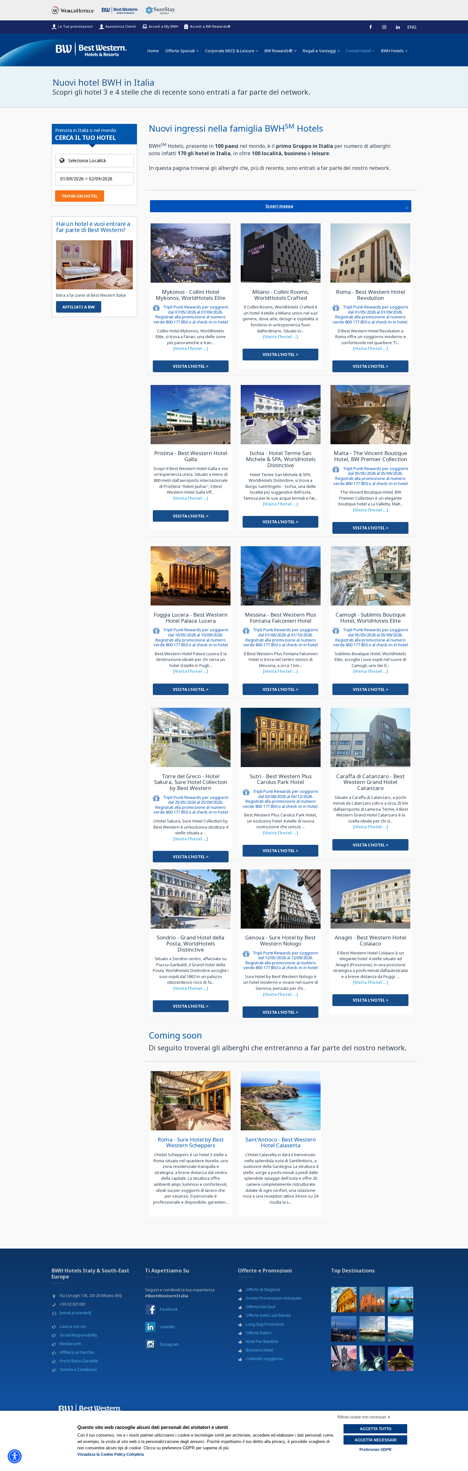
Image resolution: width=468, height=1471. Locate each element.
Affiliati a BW (78, 307)
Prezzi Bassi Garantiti (79, 1361)
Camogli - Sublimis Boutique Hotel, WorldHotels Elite (371, 617)
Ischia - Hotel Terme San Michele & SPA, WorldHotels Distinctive (281, 458)
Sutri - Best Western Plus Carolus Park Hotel (281, 779)
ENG (411, 27)
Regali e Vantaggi (319, 51)
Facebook (169, 1309)
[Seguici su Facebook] (370, 27)
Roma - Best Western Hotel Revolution (370, 294)
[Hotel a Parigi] (400, 1358)
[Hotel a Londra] (344, 1358)
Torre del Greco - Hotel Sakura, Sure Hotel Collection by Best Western (190, 782)
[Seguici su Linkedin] (398, 27)
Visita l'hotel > (191, 366)
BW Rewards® (279, 51)
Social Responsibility (78, 1335)
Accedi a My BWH (163, 26)
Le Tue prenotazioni (75, 26)
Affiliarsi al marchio (77, 1352)
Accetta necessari (375, 1440)
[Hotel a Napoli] (400, 1329)
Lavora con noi (73, 1326)
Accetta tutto (375, 1429)
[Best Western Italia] (92, 47)
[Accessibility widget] (15, 1456)
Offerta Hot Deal (260, 1306)
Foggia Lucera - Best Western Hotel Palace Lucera (190, 617)
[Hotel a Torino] (344, 1329)
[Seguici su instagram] (384, 27)
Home (153, 51)
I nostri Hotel (358, 51)
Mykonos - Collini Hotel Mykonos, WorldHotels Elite (190, 294)
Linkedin (167, 1327)
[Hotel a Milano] (372, 1299)
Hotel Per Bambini (262, 1341)
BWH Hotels (392, 51)
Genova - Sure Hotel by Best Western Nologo (280, 940)
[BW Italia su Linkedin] (150, 1327)
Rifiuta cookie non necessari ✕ (364, 1417)
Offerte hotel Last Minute (268, 1315)
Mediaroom (70, 1343)
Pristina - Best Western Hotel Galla (190, 456)
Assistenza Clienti (120, 26)
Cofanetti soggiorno (264, 1358)
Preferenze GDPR (375, 1449)
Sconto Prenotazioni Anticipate (273, 1298)
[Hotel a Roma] (344, 1299)
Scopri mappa (337, 206)
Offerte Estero (259, 1333)
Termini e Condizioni (78, 1369)
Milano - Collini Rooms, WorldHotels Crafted (280, 294)
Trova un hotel (79, 196)
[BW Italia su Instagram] (150, 1344)
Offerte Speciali (180, 51)
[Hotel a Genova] (372, 1329)
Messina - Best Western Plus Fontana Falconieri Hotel (280, 617)
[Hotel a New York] (372, 1358)
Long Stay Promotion (265, 1324)
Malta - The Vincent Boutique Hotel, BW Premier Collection (370, 456)
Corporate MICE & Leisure (229, 51)
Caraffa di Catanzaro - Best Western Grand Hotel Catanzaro (370, 782)
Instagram (169, 1344)
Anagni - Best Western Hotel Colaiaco (370, 940)
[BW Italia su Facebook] (150, 1309)
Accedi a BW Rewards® (210, 26)
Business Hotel (259, 1350)
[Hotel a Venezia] (400, 1299)
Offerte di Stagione (263, 1289)
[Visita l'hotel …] (190, 348)
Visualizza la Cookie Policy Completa (110, 1454)
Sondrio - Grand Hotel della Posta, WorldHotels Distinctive (190, 943)
